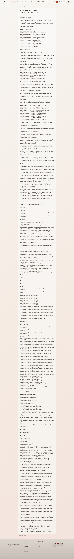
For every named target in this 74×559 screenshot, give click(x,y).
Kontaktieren (40, 543)
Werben (39, 546)
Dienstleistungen (26, 1)
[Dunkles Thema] (71, 1)
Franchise (39, 547)
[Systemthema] (68, 1)
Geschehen (45, 1)
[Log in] (55, 1)
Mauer (14, 1)
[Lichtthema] (70, 1)
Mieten (39, 1)
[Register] (57, 2)
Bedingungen (40, 544)
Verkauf (33, 1)
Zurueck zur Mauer (22, 535)
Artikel (19, 1)
